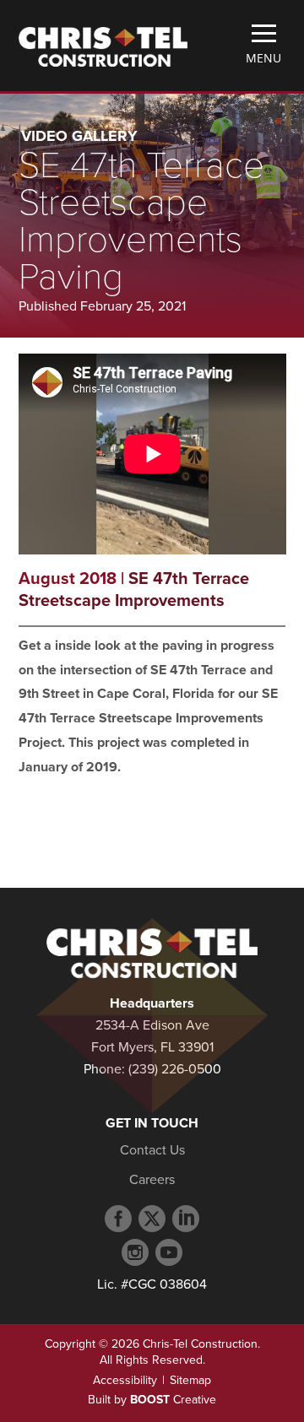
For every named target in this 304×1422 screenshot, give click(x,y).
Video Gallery (79, 136)
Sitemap (190, 1380)
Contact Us (152, 1150)
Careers (152, 1179)
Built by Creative (152, 1399)
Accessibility (125, 1380)
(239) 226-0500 (174, 1069)
